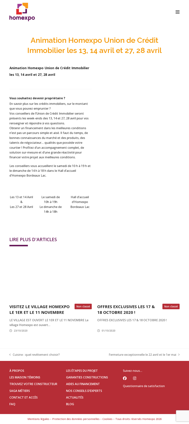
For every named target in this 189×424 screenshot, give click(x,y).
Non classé (83, 306)
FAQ (12, 404)
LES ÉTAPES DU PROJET (82, 371)
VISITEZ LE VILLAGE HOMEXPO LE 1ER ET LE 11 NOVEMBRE (39, 309)
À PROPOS (16, 371)
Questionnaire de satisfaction (144, 386)
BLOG (70, 404)
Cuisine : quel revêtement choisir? (34, 355)
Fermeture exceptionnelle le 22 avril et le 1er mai (142, 355)
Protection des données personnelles (75, 419)
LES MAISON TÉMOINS (24, 377)
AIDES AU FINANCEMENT (83, 384)
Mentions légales (38, 419)
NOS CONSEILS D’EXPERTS (84, 391)
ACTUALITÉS (74, 397)
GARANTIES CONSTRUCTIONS (87, 377)
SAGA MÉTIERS (19, 391)
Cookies (107, 419)
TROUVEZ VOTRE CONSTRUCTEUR (33, 384)
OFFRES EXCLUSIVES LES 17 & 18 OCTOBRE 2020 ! (126, 309)
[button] (178, 11)
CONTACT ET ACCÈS (23, 397)
